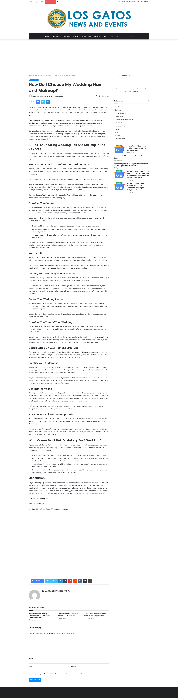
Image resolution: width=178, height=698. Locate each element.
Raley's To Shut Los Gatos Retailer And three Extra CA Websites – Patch (137, 148)
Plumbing (67, 36)
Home (47, 36)
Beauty (117, 107)
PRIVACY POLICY (143, 2)
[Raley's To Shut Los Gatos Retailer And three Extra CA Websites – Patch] (119, 149)
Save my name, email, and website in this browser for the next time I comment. (56, 674)
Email (31, 666)
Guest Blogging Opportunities (124, 119)
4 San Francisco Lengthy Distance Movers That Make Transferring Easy (39, 616)
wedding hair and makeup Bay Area (91, 493)
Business (118, 110)
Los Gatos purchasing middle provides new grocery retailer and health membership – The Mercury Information (138, 174)
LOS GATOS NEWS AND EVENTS (42, 96)
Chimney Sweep (86, 36)
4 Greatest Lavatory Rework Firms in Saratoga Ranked (95, 615)
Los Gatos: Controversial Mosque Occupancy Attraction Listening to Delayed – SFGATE (136, 186)
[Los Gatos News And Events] (89, 18)
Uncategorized (40, 75)
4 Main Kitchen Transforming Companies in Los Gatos (67, 615)
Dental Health (119, 116)
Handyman (97, 36)
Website (73, 666)
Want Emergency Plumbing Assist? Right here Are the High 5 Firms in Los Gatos (82, 2)
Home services (56, 36)
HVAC (106, 36)
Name (31, 658)
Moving (75, 36)
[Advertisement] (89, 57)
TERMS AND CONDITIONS (127, 2)
